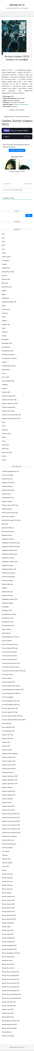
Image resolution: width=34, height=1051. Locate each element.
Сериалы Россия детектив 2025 (11, 825)
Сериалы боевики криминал (10, 753)
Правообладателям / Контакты (10, 637)
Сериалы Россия (6, 802)
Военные (4, 275)
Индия (4, 305)
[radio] (11, 113)
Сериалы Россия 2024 (8, 806)
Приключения (6, 369)
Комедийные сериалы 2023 (9, 599)
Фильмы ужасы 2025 (8, 1013)
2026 (3, 249)
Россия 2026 (5, 377)
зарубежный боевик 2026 (9, 302)
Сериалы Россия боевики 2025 (10, 817)
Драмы (4, 294)
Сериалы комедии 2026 (8, 407)
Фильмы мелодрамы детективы (11, 953)
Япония (4, 460)
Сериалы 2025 (6, 746)
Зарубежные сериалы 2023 (9, 561)
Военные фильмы (7, 509)
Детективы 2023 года (8, 531)
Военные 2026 (6, 279)
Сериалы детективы (7, 772)
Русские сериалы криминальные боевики (14, 719)
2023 (3, 238)
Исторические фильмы (8, 576)
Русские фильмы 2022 (8, 727)
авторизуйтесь (28, 183)
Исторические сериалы (8, 573)
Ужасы (4, 441)
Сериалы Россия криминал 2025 (11, 832)
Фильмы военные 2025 (8, 911)
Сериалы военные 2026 (8, 396)
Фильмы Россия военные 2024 (10, 979)
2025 (3, 245)
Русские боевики (7, 640)
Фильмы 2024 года (7, 881)
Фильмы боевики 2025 (8, 904)
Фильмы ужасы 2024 (8, 1009)
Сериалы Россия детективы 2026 (11, 414)
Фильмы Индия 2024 (8, 930)
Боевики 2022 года (7, 478)
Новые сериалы (6, 629)
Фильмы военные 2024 (8, 907)
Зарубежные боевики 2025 (9, 554)
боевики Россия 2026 (8, 271)
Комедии (4, 320)
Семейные (5, 384)
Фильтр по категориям (8, 1035)
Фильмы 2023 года (7, 877)
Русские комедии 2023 (8, 682)
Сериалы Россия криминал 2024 (11, 828)
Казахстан (5, 313)
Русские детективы (7, 674)
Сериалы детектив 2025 (9, 768)
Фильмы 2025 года (7, 885)
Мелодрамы (5, 339)
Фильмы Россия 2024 (8, 964)
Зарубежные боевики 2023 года (11, 546)
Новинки (4, 362)
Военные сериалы (7, 501)
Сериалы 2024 (6, 742)
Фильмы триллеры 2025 (9, 1005)
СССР (3, 426)
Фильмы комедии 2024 (8, 938)
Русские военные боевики (9, 652)
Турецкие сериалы (7, 862)
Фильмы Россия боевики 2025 (10, 975)
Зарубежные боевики (8, 539)
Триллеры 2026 (6, 433)
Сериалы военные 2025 (8, 761)
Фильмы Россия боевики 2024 (10, 971)
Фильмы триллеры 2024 (9, 1002)
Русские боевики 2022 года (9, 644)
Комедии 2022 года (7, 591)
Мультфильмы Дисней (8, 354)
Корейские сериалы (7, 603)
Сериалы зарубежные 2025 (9, 783)
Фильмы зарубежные (8, 923)
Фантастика (5, 448)
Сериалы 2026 (6, 392)
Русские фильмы (7, 723)
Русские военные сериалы (9, 655)
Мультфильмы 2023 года (9, 614)
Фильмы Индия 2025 (8, 934)
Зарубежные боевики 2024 (9, 550)
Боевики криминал (7, 486)
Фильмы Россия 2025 (8, 968)
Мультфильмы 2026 (7, 350)
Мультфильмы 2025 (7, 621)
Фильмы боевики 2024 (8, 900)
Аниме (4, 253)
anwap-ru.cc (17, 4)
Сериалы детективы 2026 (9, 399)
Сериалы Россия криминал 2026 (11, 418)
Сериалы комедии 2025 (8, 795)
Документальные (7, 286)
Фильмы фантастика (8, 1017)
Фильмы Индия (6, 926)
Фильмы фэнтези (7, 1032)
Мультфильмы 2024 (7, 618)
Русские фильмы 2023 (8, 731)
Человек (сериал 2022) (17, 171)
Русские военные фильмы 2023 (11, 663)
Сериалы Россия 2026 (8, 411)
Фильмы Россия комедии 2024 (10, 987)
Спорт (3, 422)
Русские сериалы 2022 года (10, 708)
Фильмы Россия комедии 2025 (10, 990)
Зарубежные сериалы (8, 558)
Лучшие (4, 335)
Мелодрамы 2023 (7, 610)
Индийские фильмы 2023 (9, 569)
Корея (3, 328)
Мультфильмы (6, 347)
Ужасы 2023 (5, 866)
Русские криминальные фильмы (11, 693)
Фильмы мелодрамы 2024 (9, 945)
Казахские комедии (7, 580)
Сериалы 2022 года (7, 734)
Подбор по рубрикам (17, 150)
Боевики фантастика (8, 497)
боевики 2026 (5, 268)
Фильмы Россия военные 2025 (10, 983)
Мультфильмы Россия (8, 625)
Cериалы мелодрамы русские (10, 471)
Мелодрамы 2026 (7, 343)
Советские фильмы (7, 847)
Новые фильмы (6, 633)
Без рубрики (5, 260)
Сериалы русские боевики (9, 836)
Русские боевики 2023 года (9, 648)
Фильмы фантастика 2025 (9, 1028)
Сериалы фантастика (8, 840)
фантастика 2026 (7, 452)
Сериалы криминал (7, 798)
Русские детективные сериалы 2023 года (13, 670)
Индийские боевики (7, 565)
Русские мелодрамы (8, 697)
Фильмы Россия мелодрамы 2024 (11, 994)
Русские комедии (7, 678)
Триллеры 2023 (6, 859)
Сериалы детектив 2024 (9, 764)
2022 (3, 234)
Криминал (5, 332)
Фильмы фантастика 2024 (9, 1024)
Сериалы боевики (7, 749)
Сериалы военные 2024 (8, 757)
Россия (4, 373)
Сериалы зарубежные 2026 (9, 403)
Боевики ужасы (6, 494)
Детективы (5, 283)
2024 (3, 241)
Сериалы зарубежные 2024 (9, 780)
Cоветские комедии (7, 475)
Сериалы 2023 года (7, 738)
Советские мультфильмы (9, 844)
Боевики (4, 264)
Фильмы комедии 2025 (8, 941)
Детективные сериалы (8, 516)
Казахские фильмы (7, 584)
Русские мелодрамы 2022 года (10, 701)
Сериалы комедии (7, 787)
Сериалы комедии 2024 (8, 791)
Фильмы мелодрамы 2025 (9, 949)
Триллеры (5, 429)
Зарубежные (5, 298)
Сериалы (4, 388)
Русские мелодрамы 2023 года (10, 704)
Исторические (6, 309)
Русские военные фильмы (9, 659)
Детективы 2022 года (8, 527)
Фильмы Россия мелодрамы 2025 (11, 998)
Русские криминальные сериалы (11, 685)
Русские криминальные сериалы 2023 (13, 689)
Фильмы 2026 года (7, 889)
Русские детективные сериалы (11, 667)
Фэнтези (4, 456)
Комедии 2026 (6, 324)
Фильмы (4, 870)
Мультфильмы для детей (9, 358)
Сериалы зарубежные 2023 (9, 776)
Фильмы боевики (7, 892)
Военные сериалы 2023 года (10, 505)
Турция (4, 437)
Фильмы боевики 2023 (8, 896)
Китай (3, 317)
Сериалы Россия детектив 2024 (11, 821)
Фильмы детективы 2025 (9, 919)
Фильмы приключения (8, 956)
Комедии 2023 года (7, 595)
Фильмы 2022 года (7, 874)
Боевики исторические (8, 482)
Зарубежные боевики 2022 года (11, 542)
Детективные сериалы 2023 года (11, 520)
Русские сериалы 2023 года (10, 712)
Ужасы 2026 (5, 445)
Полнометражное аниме (9, 366)
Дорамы (4, 290)
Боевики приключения (8, 490)
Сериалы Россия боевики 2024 (10, 813)
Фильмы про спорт (7, 960)
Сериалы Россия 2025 (8, 810)
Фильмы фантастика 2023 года (10, 1020)
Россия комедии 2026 (8, 381)
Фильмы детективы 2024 (9, 915)
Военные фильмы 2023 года (10, 512)
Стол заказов (5, 851)
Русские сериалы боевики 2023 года (12, 716)
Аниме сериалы (6, 256)
